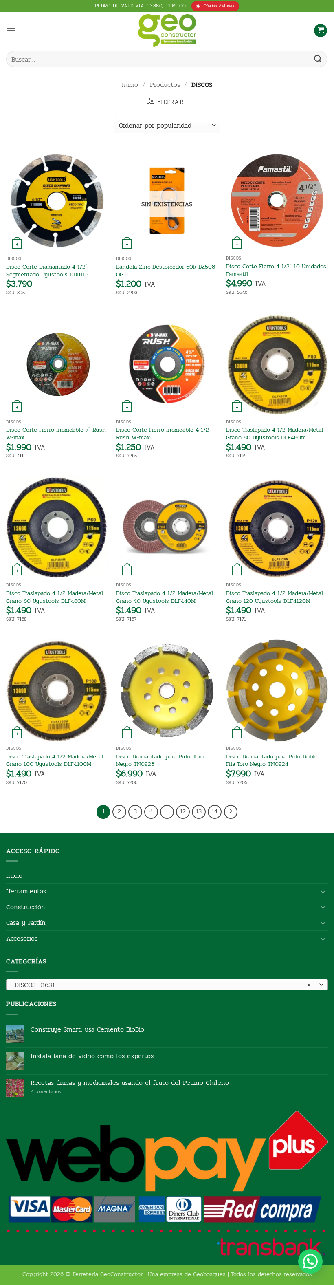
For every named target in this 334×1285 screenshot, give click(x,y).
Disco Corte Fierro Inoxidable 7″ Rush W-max (56, 433)
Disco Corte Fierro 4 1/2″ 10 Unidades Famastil (276, 270)
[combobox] (167, 984)
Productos (165, 84)
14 (215, 811)
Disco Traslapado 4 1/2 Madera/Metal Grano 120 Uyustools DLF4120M (274, 596)
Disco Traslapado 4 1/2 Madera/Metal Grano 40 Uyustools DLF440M (164, 596)
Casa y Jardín (26, 922)
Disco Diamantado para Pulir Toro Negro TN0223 (160, 760)
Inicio (130, 84)
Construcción (25, 907)
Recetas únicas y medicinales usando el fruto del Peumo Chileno (130, 1083)
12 (183, 811)
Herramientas (26, 891)
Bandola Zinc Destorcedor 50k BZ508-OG (166, 270)
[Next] (231, 812)
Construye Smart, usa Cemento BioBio (87, 1029)
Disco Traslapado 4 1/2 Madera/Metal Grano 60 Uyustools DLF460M (54, 596)
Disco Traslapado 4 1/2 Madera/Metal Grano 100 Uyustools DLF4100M (54, 760)
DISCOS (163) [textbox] (162, 985)
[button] (11, 30)
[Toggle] (323, 891)
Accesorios (21, 938)
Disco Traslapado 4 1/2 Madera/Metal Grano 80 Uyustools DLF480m (274, 433)
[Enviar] (318, 59)
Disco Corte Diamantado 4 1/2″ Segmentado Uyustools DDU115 (47, 270)
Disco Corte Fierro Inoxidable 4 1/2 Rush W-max (162, 433)
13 (199, 811)
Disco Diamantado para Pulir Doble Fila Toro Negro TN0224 (272, 760)
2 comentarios (58, 1091)
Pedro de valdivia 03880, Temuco (140, 5)
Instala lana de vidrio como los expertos (92, 1056)
